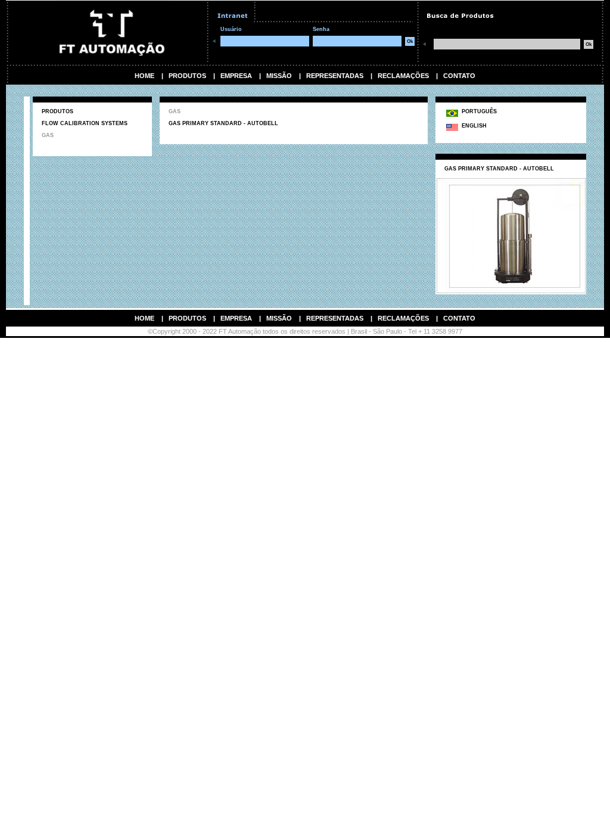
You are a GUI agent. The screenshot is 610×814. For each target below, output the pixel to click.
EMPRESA (236, 75)
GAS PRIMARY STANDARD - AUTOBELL (223, 123)
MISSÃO (279, 75)
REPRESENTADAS (334, 75)
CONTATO (459, 75)
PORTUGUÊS (477, 111)
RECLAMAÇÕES (403, 75)
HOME (144, 75)
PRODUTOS (187, 75)
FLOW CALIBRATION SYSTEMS (84, 123)
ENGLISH (472, 126)
